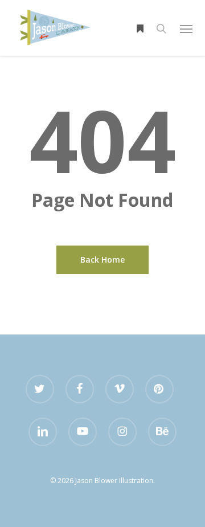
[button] (186, 28)
